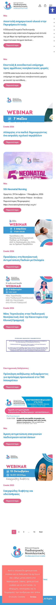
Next (41, 532)
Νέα (5, 16)
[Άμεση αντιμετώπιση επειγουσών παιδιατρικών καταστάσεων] (28, 423)
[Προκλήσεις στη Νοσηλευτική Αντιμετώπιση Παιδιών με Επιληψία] (28, 246)
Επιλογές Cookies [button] (17, 597)
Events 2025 (8, 485)
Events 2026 (8, 127)
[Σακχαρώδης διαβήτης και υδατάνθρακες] (28, 480)
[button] (52, 10)
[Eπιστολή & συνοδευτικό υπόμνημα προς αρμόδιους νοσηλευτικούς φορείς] (28, 73)
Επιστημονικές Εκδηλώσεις (16, 368)
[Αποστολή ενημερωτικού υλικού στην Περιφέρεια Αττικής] (28, 31)
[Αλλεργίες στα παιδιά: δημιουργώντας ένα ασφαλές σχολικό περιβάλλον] (28, 121)
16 (34, 532)
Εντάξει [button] (33, 597)
